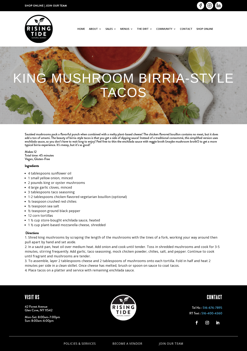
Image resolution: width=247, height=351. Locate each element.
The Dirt (143, 28)
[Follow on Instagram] (207, 322)
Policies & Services (80, 343)
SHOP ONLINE (34, 5)
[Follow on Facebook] (196, 322)
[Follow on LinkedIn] (217, 322)
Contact (186, 28)
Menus (124, 28)
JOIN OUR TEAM (56, 5)
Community (164, 28)
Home (81, 28)
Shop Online (204, 28)
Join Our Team (171, 343)
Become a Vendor (127, 343)
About (93, 28)
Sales (109, 28)
